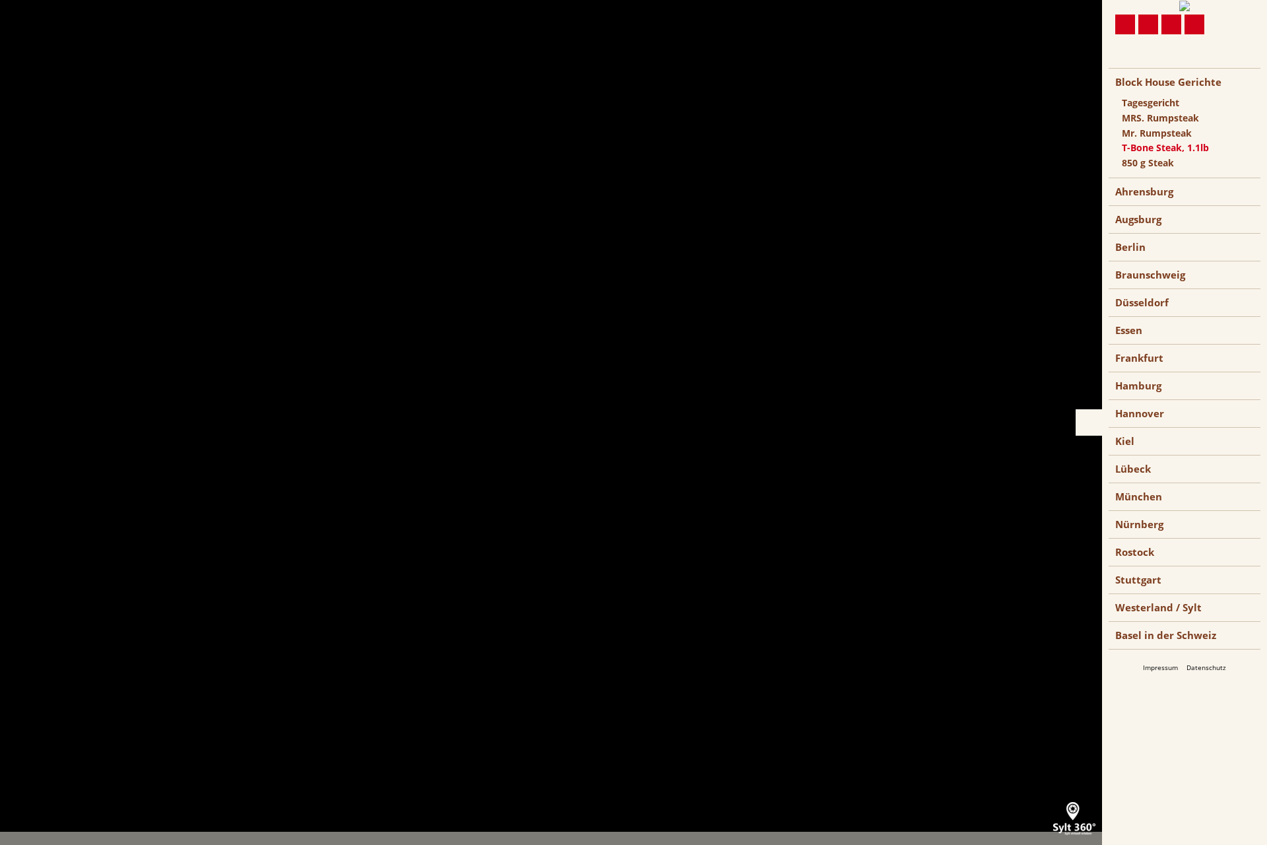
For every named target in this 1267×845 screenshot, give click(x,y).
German (1126, 62)
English (1150, 62)
